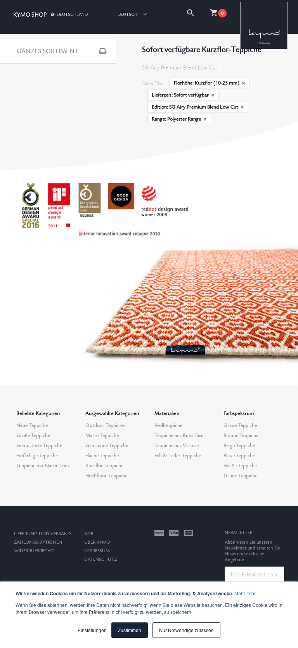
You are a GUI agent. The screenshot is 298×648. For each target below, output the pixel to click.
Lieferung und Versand (42, 534)
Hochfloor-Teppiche (106, 476)
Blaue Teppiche (239, 456)
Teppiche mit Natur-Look (43, 466)
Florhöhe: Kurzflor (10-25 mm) (206, 83)
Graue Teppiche (240, 425)
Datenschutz (100, 559)
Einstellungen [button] (92, 630)
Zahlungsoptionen (38, 542)
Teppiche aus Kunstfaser (179, 435)
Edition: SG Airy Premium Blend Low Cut (195, 107)
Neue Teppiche (32, 425)
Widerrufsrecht (34, 551)
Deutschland (72, 14)
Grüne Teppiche (240, 476)
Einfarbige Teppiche (37, 456)
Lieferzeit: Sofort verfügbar (180, 95)
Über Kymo (97, 542)
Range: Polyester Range (176, 119)
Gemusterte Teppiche (39, 445)
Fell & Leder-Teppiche (177, 456)
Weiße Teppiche (240, 466)
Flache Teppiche (102, 456)
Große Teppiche (33, 435)
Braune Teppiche (241, 435)
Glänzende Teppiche (106, 445)
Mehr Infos (245, 593)
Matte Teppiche (102, 435)
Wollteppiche (168, 425)
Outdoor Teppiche (105, 425)
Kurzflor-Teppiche (104, 466)
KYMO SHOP (30, 15)
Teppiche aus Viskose (176, 445)
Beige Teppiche (239, 445)
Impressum (97, 551)
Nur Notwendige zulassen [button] (186, 630)
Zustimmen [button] (129, 630)
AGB (89, 534)
